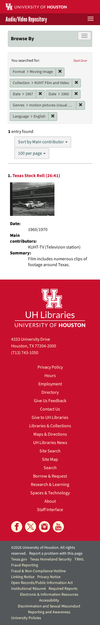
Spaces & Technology (50, 493)
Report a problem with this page (55, 553)
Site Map (50, 459)
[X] (30, 526)
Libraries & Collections (50, 426)
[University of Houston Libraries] (50, 308)
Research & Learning (50, 484)
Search (50, 468)
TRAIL (79, 559)
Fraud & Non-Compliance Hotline (38, 571)
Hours (50, 376)
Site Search (50, 451)
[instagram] (44, 526)
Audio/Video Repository (26, 19)
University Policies (26, 618)
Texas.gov (19, 559)
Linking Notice (22, 577)
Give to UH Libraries (50, 417)
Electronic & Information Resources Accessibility (49, 597)
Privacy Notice (49, 577)
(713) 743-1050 (24, 353)
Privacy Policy (50, 367)
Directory (50, 392)
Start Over (80, 60)
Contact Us (50, 409)
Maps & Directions (50, 434)
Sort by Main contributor (41, 142)
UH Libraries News (50, 443)
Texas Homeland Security (51, 559)
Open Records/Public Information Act (42, 583)
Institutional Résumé (28, 588)
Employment (50, 384)
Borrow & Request (50, 476)
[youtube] (58, 526)
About (50, 501)
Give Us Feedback (50, 401)
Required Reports (63, 588)
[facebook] (16, 526)
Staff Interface (50, 510)
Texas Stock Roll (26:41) (36, 176)
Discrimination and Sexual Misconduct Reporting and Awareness (49, 609)
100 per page (30, 153)
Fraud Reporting (24, 565)
